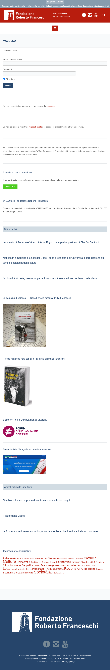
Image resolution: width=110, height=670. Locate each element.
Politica (51, 568)
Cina (45, 558)
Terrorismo (60, 573)
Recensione (73, 568)
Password (7, 69)
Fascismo (100, 562)
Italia (88, 565)
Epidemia (75, 562)
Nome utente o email (12, 59)
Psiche (60, 569)
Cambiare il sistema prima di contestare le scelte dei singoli (36, 500)
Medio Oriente (26, 569)
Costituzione (79, 558)
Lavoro (93, 565)
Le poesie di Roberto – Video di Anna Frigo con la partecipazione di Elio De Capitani (51, 242)
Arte (31, 558)
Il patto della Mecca (14, 515)
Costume (90, 558)
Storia (52, 572)
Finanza (17, 565)
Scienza (16, 572)
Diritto (38, 562)
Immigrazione (53, 565)
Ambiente (8, 558)
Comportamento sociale (64, 559)
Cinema (51, 558)
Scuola (24, 573)
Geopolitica (27, 565)
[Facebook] (84, 15)
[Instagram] (90, 15)
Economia (63, 562)
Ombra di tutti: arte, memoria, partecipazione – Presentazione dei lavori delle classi (50, 278)
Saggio (99, 569)
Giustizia (37, 565)
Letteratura (11, 568)
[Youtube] (96, 15)
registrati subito (35, 127)
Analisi (27, 558)
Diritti (33, 562)
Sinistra (30, 573)
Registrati (51, 2)
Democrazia (24, 562)
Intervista (79, 565)
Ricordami (10, 79)
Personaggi (38, 568)
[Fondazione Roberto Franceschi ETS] (55, 622)
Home (5, 50)
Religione (90, 568)
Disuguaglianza (48, 562)
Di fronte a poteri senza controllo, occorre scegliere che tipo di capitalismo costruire (50, 531)
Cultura (9, 561)
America (18, 558)
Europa (90, 561)
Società (41, 572)
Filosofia (8, 565)
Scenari (7, 572)
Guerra (44, 565)
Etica (83, 562)
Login (60, 2)
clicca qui (51, 106)
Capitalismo (38, 558)
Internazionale (66, 565)
